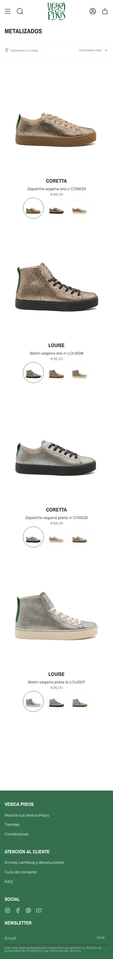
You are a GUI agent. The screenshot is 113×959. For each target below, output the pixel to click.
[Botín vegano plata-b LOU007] (56, 608)
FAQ (9, 881)
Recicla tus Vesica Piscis (27, 815)
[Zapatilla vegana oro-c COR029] (56, 115)
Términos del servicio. (65, 951)
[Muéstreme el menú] (7, 11)
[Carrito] (104, 11)
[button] (20, 11)
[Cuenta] (92, 11)
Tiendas (12, 824)
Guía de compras (21, 872)
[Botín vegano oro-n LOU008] (56, 279)
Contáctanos (16, 834)
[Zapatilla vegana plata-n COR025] (56, 444)
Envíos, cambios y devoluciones (34, 862)
